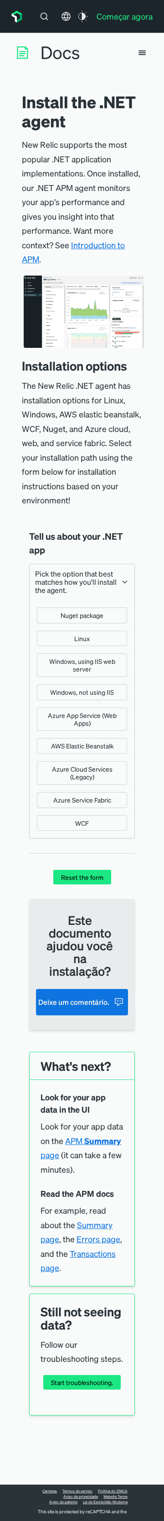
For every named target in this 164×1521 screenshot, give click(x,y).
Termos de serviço (77, 1491)
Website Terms (115, 1496)
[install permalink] (133, 366)
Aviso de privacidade (80, 1496)
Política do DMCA (113, 1491)
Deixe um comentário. (73, 1002)
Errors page (98, 1239)
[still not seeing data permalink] (76, 1325)
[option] (82, 615)
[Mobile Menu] (142, 53)
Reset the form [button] (82, 877)
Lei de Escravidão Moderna (105, 1502)
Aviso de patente (63, 1502)
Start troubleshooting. (82, 1382)
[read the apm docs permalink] (118, 1194)
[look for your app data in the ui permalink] (94, 1109)
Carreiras (49, 1491)
